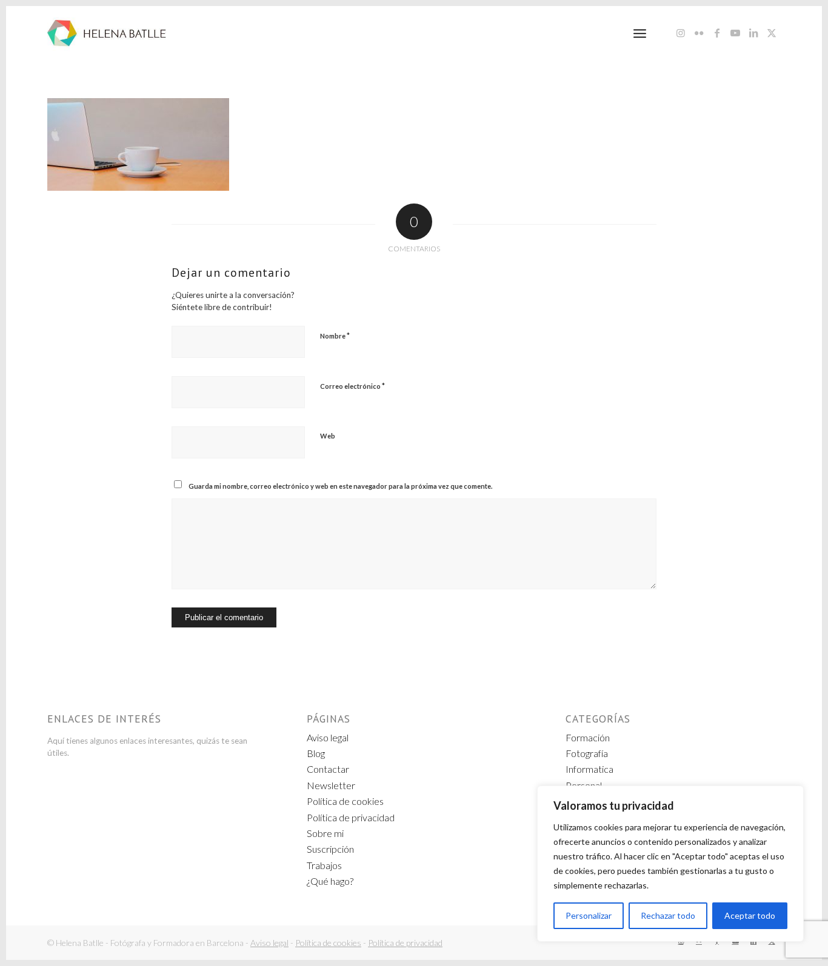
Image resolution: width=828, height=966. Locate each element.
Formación (588, 737)
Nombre (335, 335)
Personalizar (589, 915)
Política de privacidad (351, 817)
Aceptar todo (749, 915)
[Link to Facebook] (717, 33)
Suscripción (330, 849)
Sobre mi (325, 833)
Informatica (589, 769)
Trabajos (324, 865)
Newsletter (331, 785)
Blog (316, 753)
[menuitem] (639, 33)
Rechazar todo (668, 915)
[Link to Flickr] (699, 33)
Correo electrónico (352, 386)
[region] (670, 864)
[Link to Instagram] (681, 33)
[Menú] (639, 33)
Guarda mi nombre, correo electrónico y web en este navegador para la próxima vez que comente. (340, 486)
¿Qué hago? (330, 881)
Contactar (328, 769)
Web (327, 436)
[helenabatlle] (106, 33)
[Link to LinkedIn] (753, 33)
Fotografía (587, 753)
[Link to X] (772, 33)
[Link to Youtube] (735, 33)
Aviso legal (328, 737)
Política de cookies (345, 801)
